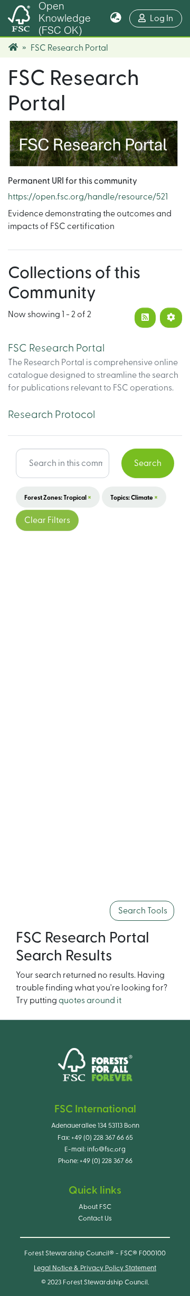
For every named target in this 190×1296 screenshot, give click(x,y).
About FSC (95, 1207)
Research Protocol (51, 414)
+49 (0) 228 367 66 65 (102, 1138)
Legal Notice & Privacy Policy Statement (95, 1268)
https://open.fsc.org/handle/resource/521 (88, 197)
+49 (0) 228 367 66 (106, 1161)
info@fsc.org (106, 1149)
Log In (166, 18)
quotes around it (90, 1000)
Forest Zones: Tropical (57, 497)
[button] (116, 18)
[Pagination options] (171, 318)
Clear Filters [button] (47, 520)
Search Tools (142, 911)
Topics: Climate (134, 497)
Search (148, 463)
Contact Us (95, 1218)
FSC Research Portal (56, 348)
